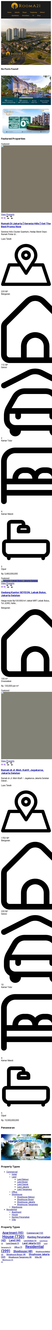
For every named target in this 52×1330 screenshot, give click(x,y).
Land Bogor (22, 1182)
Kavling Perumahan (20, 1217)
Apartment (16, 1212)
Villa (14, 1219)
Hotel (14, 1174)
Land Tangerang (24, 1189)
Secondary (25, 15)
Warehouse (17, 1207)
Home (9, 12)
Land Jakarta (23, 1187)
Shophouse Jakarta (26, 1202)
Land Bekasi (23, 1179)
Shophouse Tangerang (27, 1204)
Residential (11, 1209)
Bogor (25, 12)
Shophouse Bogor (25, 1199)
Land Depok (22, 1184)
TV (33, 15)
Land (14, 1177)
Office (14, 1192)
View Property (7, 214)
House (15, 1214)
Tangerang (33, 12)
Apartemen (15, 15)
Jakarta (17, 12)
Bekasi (42, 12)
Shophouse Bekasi (26, 1197)
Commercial (11, 1172)
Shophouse (17, 1194)
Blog (38, 15)
